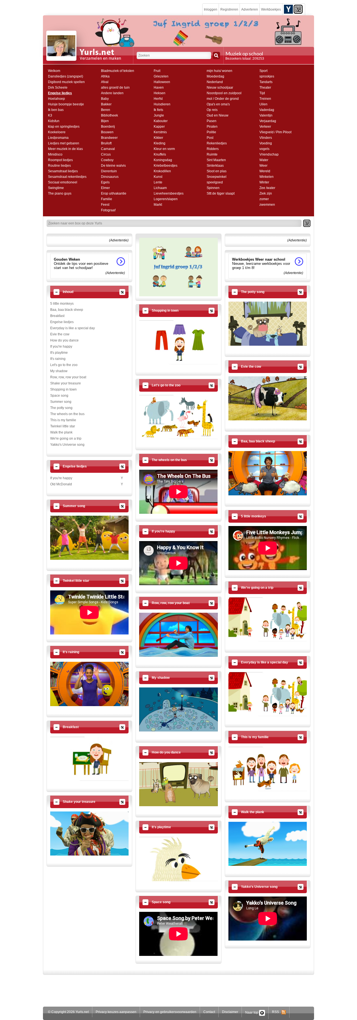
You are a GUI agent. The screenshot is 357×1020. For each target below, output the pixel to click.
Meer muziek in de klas (65, 149)
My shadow (58, 371)
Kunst (158, 177)
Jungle (159, 115)
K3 (50, 115)
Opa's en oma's (218, 104)
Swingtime (56, 188)
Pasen (211, 121)
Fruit (157, 71)
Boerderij (108, 127)
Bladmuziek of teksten (117, 71)
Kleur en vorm (164, 149)
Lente (158, 182)
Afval (104, 82)
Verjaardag (267, 121)
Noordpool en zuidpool (224, 93)
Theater (265, 87)
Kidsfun (53, 121)
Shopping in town (63, 389)
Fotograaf (108, 210)
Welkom (54, 71)
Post (210, 138)
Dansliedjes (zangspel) (65, 76)
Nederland (215, 82)
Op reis (212, 110)
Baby (105, 99)
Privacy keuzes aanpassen (116, 1012)
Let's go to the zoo (64, 365)
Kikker (158, 138)
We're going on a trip (65, 438)
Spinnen (213, 188)
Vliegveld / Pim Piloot (275, 132)
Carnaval (108, 149)
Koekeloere (57, 132)
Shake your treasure (65, 383)
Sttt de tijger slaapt (221, 193)
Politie (211, 132)
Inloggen (210, 9)
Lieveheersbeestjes (169, 193)
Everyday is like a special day (72, 328)
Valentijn (265, 115)
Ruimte (212, 154)
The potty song (61, 408)
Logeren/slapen (166, 199)
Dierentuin (109, 171)
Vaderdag (266, 110)
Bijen (105, 121)
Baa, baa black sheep (66, 310)
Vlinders (265, 138)
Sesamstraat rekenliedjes (67, 177)
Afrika (105, 76)
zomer (264, 199)
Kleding (159, 143)
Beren (105, 110)
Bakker (106, 104)
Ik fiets (158, 110)
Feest (105, 205)
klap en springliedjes (63, 127)
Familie (106, 199)
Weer (263, 166)
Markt (158, 205)
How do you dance (64, 340)
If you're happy (61, 346)
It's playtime (59, 353)
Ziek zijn (265, 193)
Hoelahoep (56, 99)
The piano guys (59, 193)
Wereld (264, 171)
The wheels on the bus (67, 414)
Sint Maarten (216, 160)
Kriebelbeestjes (165, 166)
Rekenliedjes (217, 143)
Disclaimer (230, 1012)
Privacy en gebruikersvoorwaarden (169, 1012)
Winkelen (266, 177)
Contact (209, 1012)
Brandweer (109, 138)
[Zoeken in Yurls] (216, 55)
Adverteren (249, 9)
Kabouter (161, 121)
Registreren (229, 9)
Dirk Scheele (57, 87)
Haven (159, 87)
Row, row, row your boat (68, 377)
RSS (276, 1012)
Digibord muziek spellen (66, 82)
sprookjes (266, 76)
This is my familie (63, 420)
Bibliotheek (109, 115)
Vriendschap (269, 154)
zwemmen (267, 205)
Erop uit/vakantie (113, 193)
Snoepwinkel (216, 177)
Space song (59, 396)
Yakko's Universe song (67, 445)
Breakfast (57, 316)
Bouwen (107, 132)
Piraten (212, 127)
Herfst (158, 99)
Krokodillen (162, 171)
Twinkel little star (62, 426)
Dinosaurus (110, 177)
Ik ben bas (56, 110)
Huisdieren (162, 104)
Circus (106, 154)
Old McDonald (61, 484)
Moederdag (215, 76)
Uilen (263, 104)
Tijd (262, 93)
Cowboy (107, 160)
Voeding (265, 143)
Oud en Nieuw (217, 115)
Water (263, 160)
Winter (264, 182)
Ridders (213, 149)
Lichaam (160, 188)
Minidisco (55, 154)
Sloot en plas (216, 171)
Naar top (252, 1012)
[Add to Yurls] (288, 9)
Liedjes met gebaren (63, 143)
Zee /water (267, 188)
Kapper (159, 127)
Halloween (162, 82)
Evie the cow (59, 334)
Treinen (265, 99)
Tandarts (265, 82)
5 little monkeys (62, 304)
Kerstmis (160, 132)
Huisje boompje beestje (66, 104)
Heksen (159, 93)
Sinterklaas (215, 166)
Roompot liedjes (60, 160)
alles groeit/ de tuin (115, 87)
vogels (264, 149)
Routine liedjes (59, 166)
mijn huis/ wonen (219, 71)
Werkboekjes (271, 9)
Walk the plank (61, 432)
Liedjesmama (58, 138)
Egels (105, 182)
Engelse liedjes (60, 93)
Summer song (60, 402)
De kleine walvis (113, 166)
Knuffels (160, 154)
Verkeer (265, 127)
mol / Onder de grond (223, 99)
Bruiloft (106, 143)
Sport (263, 71)
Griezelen (161, 76)
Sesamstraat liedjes (63, 171)
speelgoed (215, 182)
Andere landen (112, 93)
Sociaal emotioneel (62, 182)
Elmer (105, 188)
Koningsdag (163, 160)
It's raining (58, 359)
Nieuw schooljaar (220, 87)
